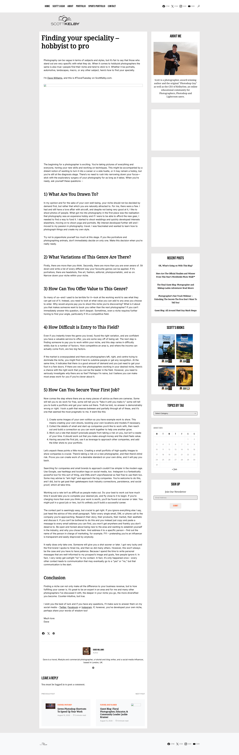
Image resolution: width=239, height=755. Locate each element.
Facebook (73, 607)
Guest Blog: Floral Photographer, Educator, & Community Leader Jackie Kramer (114, 712)
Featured (61, 705)
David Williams (98, 649)
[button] (199, 6)
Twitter (62, 607)
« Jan (174, 469)
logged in (60, 684)
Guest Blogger (112, 705)
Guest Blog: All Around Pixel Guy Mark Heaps (176, 310)
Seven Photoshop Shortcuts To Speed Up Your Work (72, 710)
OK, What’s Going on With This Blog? (176, 265)
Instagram (87, 607)
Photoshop (68, 705)
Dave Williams (54, 78)
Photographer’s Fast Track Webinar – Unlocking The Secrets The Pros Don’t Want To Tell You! (175, 299)
